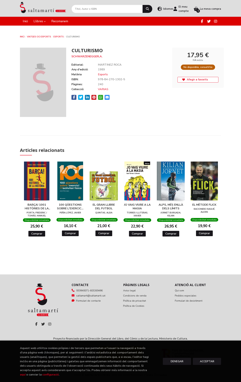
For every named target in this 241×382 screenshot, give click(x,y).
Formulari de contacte (88, 300)
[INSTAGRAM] (215, 21)
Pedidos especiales (185, 295)
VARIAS (103, 89)
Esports (58, 36)
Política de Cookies (133, 306)
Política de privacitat (134, 300)
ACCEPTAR (207, 361)
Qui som (179, 290)
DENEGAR (177, 361)
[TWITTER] (209, 21)
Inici (22, 36)
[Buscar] (147, 9)
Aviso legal (129, 290)
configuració (50, 374)
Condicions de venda (134, 295)
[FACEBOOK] (202, 21)
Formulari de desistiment (188, 300)
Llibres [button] (39, 21)
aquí (23, 374)
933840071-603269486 (89, 290)
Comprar (36, 234)
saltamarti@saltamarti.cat (90, 295)
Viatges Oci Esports (39, 36)
